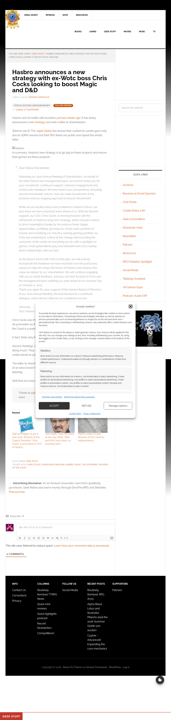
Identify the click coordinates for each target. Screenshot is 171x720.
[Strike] (34, 538)
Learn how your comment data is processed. (81, 545)
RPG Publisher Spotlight (137, 261)
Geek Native (34, 34)
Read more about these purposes (79, 397)
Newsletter (129, 236)
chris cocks (33, 464)
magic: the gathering (86, 464)
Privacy (16, 600)
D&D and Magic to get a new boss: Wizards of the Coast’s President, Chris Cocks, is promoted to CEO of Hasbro (27, 441)
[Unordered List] (43, 538)
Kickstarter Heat (132, 227)
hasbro (69, 464)
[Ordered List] (38, 538)
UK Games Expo (133, 287)
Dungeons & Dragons (52, 464)
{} (61, 538)
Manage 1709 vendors (52, 397)
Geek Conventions (134, 219)
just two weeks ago (68, 117)
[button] (130, 306)
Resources (129, 253)
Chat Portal (129, 202)
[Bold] (20, 538)
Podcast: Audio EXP (135, 295)
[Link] (57, 538)
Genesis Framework (96, 667)
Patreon (127, 244)
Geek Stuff (32, 461)
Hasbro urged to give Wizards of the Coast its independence (91, 437)
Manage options (118, 405)
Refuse (86, 405)
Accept (54, 405)
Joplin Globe (44, 130)
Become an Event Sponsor (139, 193)
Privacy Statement (91, 413)
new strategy (37, 122)
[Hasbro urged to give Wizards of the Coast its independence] (93, 424)
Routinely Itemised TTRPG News (47, 594)
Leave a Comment (27, 109)
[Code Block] (52, 538)
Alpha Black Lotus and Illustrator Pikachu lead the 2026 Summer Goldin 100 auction (97, 617)
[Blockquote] (48, 538)
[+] (66, 538)
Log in (126, 667)
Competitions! (45, 633)
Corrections (19, 595)
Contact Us (19, 590)
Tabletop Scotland (134, 278)
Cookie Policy (75, 413)
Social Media (130, 270)
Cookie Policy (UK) (134, 210)
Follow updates (63, 105)
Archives (128, 185)
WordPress (115, 667)
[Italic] (24, 538)
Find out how (17, 491)
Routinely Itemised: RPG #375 (95, 594)
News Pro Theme (72, 667)
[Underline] (29, 538)
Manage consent (160, 680)
